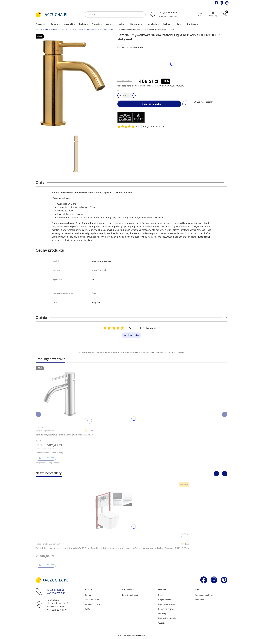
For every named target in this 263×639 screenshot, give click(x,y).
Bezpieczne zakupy (204, 595)
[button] (142, 14)
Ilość (119, 90)
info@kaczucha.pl (168, 12)
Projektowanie (164, 599)
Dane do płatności (130, 595)
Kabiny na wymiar (166, 609)
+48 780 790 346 (168, 16)
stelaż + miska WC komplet (48, 544)
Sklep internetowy (131, 635)
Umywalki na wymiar (167, 618)
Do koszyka (48, 458)
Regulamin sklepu (92, 604)
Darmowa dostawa (166, 604)
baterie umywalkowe (105, 29)
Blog (160, 595)
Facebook (199, 599)
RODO (87, 609)
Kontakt (88, 595)
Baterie (73, 29)
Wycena (161, 623)
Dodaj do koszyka (151, 104)
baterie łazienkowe (86, 29)
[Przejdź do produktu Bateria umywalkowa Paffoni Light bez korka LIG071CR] (64, 395)
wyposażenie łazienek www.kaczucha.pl (51, 29)
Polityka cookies (92, 599)
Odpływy (162, 613)
